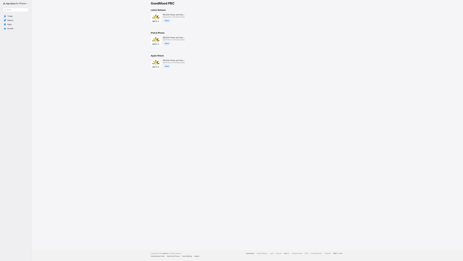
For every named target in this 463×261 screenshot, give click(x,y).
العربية (271, 253)
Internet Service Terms (158, 256)
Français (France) (297, 253)
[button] (15, 16)
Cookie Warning (187, 256)
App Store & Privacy (173, 256)
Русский (278, 253)
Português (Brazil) (316, 253)
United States (250, 253)
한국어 (306, 253)
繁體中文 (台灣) (337, 253)
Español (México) (262, 253)
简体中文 (286, 253)
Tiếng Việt (328, 253)
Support (196, 256)
